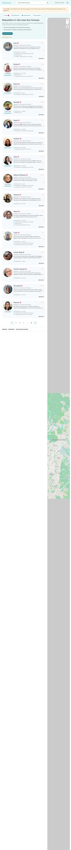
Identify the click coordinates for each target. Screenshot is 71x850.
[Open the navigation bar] (67, 2)
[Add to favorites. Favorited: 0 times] (42, 195)
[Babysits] (6, 2)
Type (6, 15)
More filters (37, 15)
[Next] (35, 322)
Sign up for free (7, 33)
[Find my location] (67, 27)
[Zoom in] (67, 20)
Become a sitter (59, 2)
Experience (16, 15)
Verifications (27, 15)
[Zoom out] (67, 23)
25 (31, 322)
